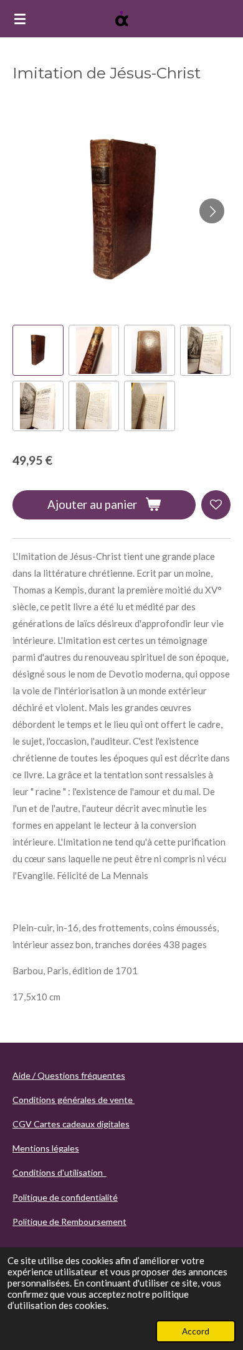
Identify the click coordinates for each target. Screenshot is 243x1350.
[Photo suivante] (211, 210)
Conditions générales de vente (73, 1099)
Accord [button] (195, 1331)
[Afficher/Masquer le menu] (20, 18)
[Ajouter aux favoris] (216, 504)
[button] (38, 350)
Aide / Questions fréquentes (68, 1075)
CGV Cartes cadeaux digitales (71, 1124)
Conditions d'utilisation (59, 1172)
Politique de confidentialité (65, 1197)
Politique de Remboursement (69, 1221)
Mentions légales (45, 1148)
